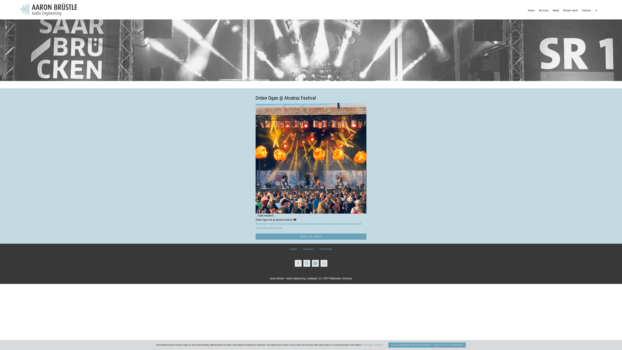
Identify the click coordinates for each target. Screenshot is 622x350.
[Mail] (324, 263)
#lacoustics (314, 223)
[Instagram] (306, 263)
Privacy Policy (325, 249)
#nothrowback (353, 223)
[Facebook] (298, 263)
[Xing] (315, 263)
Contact (293, 249)
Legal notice (308, 249)
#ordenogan (262, 223)
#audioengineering (297, 223)
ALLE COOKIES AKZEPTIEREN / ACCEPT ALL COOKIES (427, 345)
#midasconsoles (328, 223)
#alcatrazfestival (278, 223)
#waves (342, 223)
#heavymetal (275, 228)
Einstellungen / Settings (372, 345)
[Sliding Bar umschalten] (596, 10)
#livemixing (262, 228)
